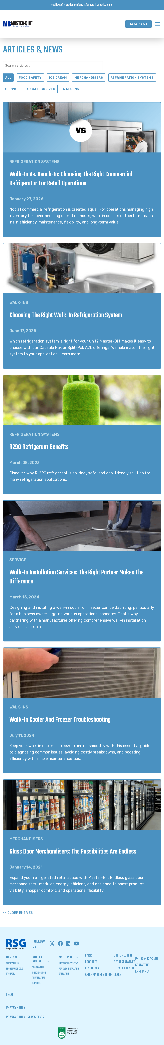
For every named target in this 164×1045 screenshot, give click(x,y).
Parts (89, 956)
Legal (9, 995)
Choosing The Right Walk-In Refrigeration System (65, 315)
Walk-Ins (71, 89)
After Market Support (99, 975)
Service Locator (124, 968)
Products (91, 962)
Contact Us (142, 965)
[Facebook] (60, 944)
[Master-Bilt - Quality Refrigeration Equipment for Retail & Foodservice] (18, 24)
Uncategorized (41, 89)
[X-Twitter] (52, 944)
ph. (137, 959)
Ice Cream (58, 77)
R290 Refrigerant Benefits (39, 447)
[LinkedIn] (68, 944)
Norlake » (13, 957)
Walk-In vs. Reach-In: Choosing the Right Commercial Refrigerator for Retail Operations (70, 179)
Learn (117, 975)
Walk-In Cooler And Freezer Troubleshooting (60, 720)
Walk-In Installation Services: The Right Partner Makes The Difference (76, 577)
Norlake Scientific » (40, 959)
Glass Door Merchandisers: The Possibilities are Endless (72, 852)
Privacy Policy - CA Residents (25, 1017)
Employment (143, 972)
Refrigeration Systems (132, 77)
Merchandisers (88, 77)
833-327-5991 (149, 959)
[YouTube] (76, 944)
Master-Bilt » (68, 957)
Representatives (124, 962)
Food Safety (30, 77)
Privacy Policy (15, 1008)
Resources (92, 968)
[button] (157, 24)
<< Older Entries (18, 912)
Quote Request (123, 956)
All (8, 77)
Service (12, 89)
